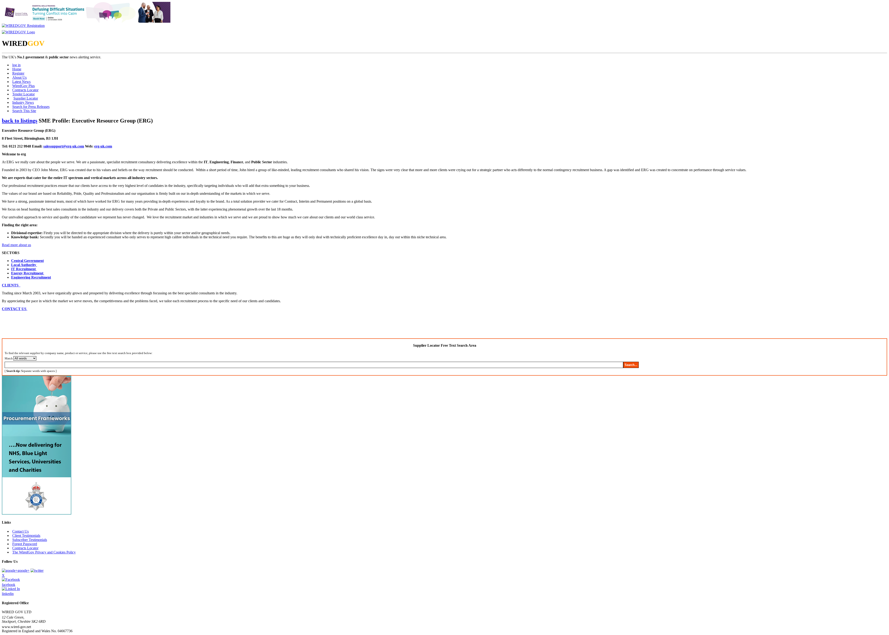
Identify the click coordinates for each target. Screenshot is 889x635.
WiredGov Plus (23, 86)
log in (16, 65)
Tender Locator (23, 94)
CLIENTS (11, 285)
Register (18, 73)
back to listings (19, 121)
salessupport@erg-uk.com (63, 146)
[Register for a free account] (23, 26)
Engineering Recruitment (31, 277)
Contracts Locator (25, 90)
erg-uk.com (103, 146)
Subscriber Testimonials (29, 540)
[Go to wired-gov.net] (18, 32)
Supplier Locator (25, 98)
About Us (19, 77)
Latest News (21, 82)
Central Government (27, 261)
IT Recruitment (24, 269)
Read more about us (16, 245)
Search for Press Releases (31, 107)
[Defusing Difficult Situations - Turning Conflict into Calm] (86, 21)
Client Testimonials (26, 536)
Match (9, 358)
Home (16, 69)
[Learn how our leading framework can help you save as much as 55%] (36, 513)
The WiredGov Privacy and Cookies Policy (44, 552)
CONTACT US (14, 309)
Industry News (23, 102)
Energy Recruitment (27, 273)
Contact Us (20, 531)
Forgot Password (24, 544)
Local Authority (24, 265)
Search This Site (24, 111)
